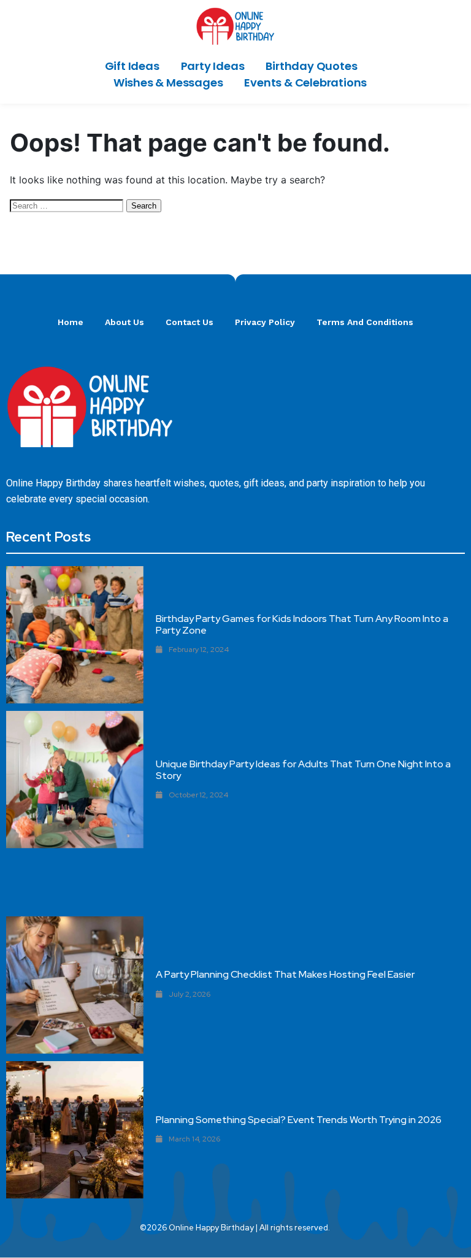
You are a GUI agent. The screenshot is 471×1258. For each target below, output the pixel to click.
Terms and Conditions (364, 322)
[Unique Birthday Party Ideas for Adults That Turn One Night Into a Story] (75, 779)
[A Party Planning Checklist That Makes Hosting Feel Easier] (75, 985)
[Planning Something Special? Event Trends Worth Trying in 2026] (75, 1130)
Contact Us (189, 322)
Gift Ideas (132, 66)
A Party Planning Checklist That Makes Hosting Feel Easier (285, 974)
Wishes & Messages (168, 82)
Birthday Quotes (311, 66)
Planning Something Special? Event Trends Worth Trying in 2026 (299, 1119)
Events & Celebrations (305, 82)
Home (70, 322)
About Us (124, 322)
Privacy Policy (265, 322)
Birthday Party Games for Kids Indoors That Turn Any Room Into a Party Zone (302, 624)
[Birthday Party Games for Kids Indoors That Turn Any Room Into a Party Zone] (75, 635)
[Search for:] (68, 205)
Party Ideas (213, 66)
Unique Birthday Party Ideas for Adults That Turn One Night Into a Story (303, 769)
